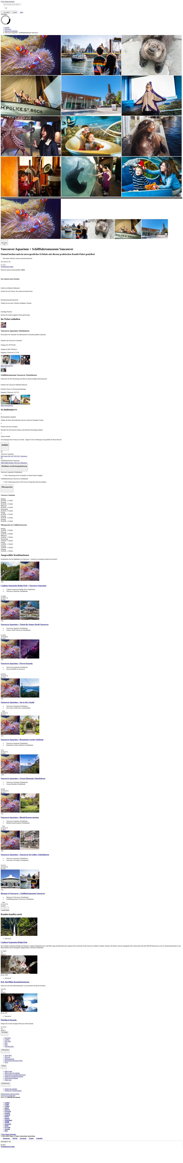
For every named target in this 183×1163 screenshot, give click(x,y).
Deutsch (7, 1109)
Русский (7, 1127)
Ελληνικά (8, 1111)
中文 (6, 1131)
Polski (6, 1126)
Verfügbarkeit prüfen (7, 266)
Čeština (7, 1106)
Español (7, 1113)
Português (8, 1124)
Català (7, 1104)
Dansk (7, 1108)
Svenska (7, 1129)
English (7, 1103)
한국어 (7, 1116)
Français (7, 1115)
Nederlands (8, 1120)
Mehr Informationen (7, 366)
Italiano (7, 1118)
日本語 (7, 1122)
